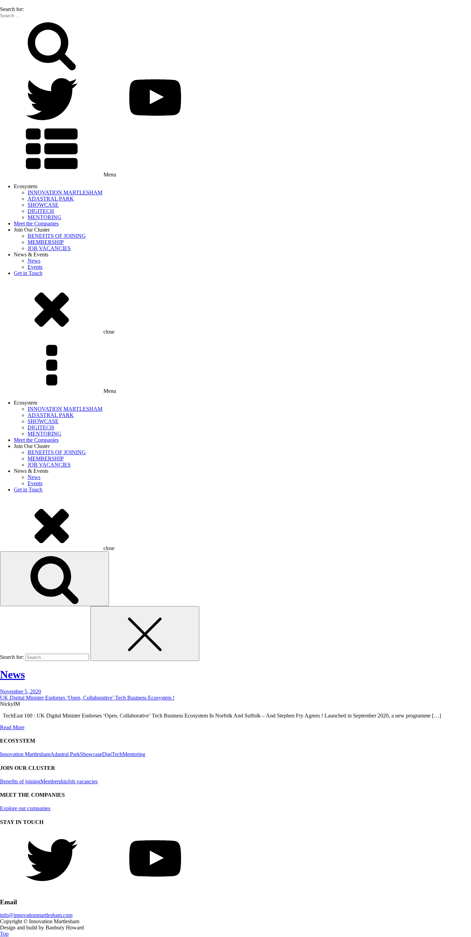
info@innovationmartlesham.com (36, 915)
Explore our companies (25, 808)
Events (35, 267)
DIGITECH (41, 211)
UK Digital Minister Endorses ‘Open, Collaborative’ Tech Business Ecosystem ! (87, 698)
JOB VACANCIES (49, 248)
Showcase (91, 754)
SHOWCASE (43, 205)
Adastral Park (65, 754)
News (34, 261)
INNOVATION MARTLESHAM (65, 192)
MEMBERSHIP (46, 242)
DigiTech (112, 754)
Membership (54, 781)
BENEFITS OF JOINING (57, 236)
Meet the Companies (36, 223)
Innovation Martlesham (25, 754)
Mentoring (133, 754)
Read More (12, 727)
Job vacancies (83, 781)
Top (4, 934)
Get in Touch (28, 273)
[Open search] (54, 578)
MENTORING (44, 217)
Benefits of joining (20, 781)
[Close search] (144, 633)
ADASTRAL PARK (51, 199)
